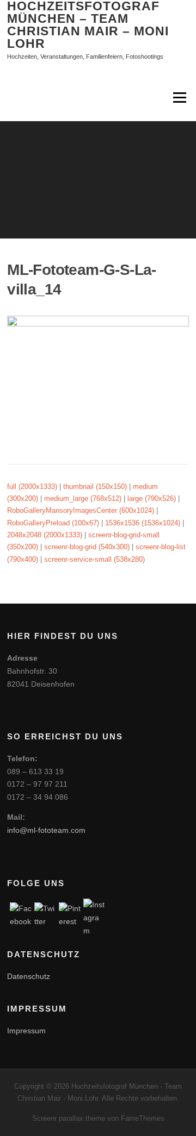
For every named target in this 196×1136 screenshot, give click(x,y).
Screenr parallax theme (68, 1118)
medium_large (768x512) (82, 498)
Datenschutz (28, 976)
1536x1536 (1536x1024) (142, 523)
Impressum (26, 1030)
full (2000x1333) (32, 486)
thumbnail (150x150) (95, 486)
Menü (178, 98)
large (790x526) (151, 498)
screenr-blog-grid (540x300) (87, 547)
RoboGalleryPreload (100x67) (53, 523)
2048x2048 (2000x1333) (44, 535)
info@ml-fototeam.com (46, 830)
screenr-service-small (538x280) (94, 559)
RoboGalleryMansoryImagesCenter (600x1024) (80, 510)
